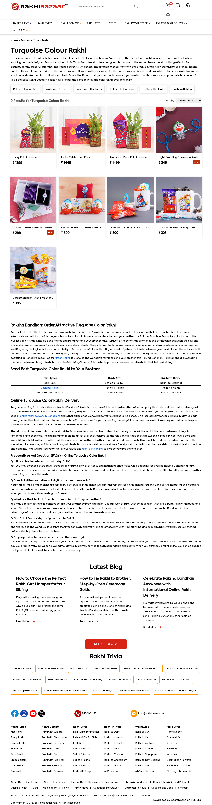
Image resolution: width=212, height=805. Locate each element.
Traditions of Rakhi (105, 668)
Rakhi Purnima (147, 679)
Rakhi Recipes (78, 668)
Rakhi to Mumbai (113, 737)
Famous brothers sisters (176, 679)
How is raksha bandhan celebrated (65, 690)
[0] (168, 6)
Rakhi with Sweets (52, 732)
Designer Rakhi (49, 388)
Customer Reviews (135, 788)
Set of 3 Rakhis (81, 754)
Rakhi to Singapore (146, 754)
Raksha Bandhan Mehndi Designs (175, 690)
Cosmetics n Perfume (179, 760)
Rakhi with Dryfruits (53, 743)
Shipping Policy (19, 788)
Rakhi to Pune (112, 749)
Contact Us (76, 782)
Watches (172, 754)
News (65, 788)
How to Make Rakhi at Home (142, 668)
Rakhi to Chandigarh (115, 760)
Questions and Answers (106, 788)
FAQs (45, 782)
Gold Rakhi (17, 766)
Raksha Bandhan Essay (88, 679)
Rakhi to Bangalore (115, 743)
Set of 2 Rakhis (81, 749)
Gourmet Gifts (175, 737)
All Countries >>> (144, 771)
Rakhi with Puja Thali (53, 760)
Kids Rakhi (16, 732)
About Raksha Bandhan (134, 690)
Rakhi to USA (142, 732)
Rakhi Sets (93, 23)
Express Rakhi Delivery (170, 23)
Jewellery (172, 749)
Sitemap (183, 788)
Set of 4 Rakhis (81, 760)
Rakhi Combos (70, 23)
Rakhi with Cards (51, 754)
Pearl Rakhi (63, 358)
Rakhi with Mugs (82, 771)
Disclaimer (94, 782)
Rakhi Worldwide (136, 23)
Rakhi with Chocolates (54, 737)
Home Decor (174, 732)
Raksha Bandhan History (182, 668)
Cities (112, 23)
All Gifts (19, 30)
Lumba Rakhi (18, 743)
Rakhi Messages (57, 679)
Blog (35, 788)
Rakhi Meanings (103, 690)
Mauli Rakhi (17, 749)
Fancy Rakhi (17, 737)
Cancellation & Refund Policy (169, 782)
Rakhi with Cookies (52, 771)
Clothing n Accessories (180, 771)
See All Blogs (106, 644)
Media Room (50, 788)
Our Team (32, 782)
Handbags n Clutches (179, 766)
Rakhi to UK (141, 737)
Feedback (59, 782)
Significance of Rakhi (51, 668)
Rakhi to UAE (142, 766)
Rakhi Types (45, 23)
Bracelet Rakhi (19, 760)
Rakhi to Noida (112, 766)
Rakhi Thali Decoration (27, 679)
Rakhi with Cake (51, 749)
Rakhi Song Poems (120, 679)
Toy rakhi (16, 771)
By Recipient (21, 23)
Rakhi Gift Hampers (53, 766)
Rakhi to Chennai (113, 754)
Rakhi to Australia (145, 743)
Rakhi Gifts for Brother (86, 732)
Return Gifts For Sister (85, 737)
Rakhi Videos (81, 788)
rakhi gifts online (92, 449)
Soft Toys (172, 743)
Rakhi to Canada (144, 749)
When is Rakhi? (22, 668)
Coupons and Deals (162, 788)
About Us (16, 782)
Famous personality (25, 690)
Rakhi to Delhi (112, 732)
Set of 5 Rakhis (81, 766)
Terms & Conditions (137, 782)
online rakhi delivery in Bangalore (40, 416)
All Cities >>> (111, 771)
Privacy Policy (113, 782)
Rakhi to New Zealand (147, 760)
